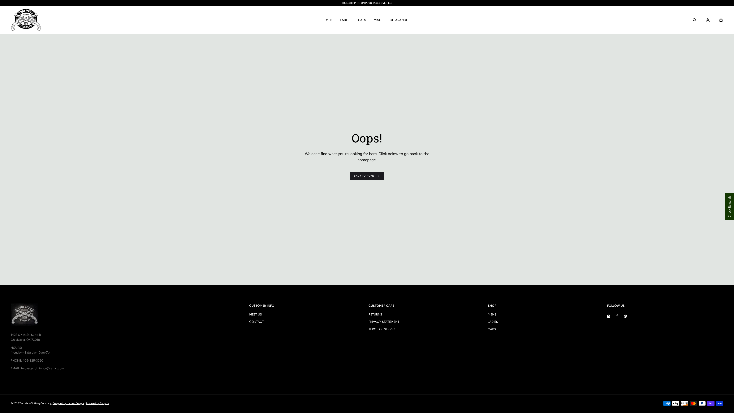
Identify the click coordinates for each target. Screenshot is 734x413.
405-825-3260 (33, 360)
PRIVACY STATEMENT (384, 322)
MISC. (378, 20)
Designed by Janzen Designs (68, 403)
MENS (492, 314)
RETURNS (375, 314)
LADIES (345, 20)
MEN (329, 20)
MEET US (255, 314)
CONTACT (256, 322)
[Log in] (708, 20)
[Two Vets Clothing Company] (26, 20)
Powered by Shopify (97, 403)
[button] (694, 20)
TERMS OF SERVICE (382, 329)
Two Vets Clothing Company (35, 403)
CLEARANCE (399, 20)
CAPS (362, 20)
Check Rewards (729, 206)
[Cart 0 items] (721, 20)
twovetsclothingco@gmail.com (42, 368)
